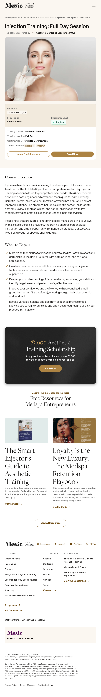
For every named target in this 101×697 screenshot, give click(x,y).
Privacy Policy (11, 685)
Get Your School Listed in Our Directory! (25, 620)
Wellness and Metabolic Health (20, 595)
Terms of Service (27, 685)
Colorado (48, 569)
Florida (46, 574)
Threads (9, 569)
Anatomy (41, 146)
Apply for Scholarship (28, 154)
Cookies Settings (45, 685)
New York (47, 579)
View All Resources (50, 523)
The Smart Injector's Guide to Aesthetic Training (78, 560)
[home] (20, 5)
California (48, 564)
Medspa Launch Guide (75, 567)
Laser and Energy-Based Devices (21, 579)
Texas (46, 585)
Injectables (29, 146)
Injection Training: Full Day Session (73, 17)
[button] (94, 5)
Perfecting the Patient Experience (75, 574)
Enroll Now (72, 154)
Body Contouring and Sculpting (20, 574)
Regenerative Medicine (16, 585)
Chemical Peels (12, 558)
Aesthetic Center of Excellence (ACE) (38, 17)
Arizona (47, 558)
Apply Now (50, 368)
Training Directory (12, 17)
